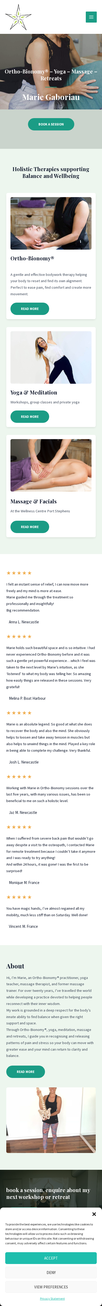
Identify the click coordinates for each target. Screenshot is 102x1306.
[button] (94, 1214)
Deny (51, 1272)
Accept (51, 1258)
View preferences (51, 1286)
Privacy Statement (52, 1298)
